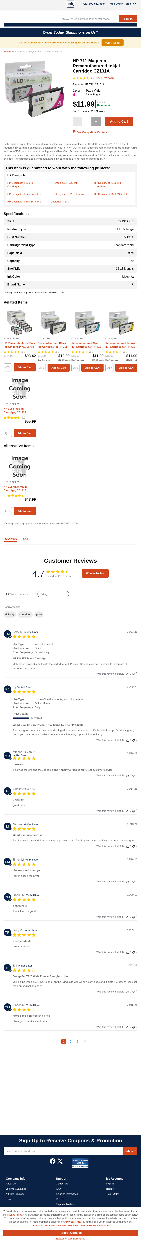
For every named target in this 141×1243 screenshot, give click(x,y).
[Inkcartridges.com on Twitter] (60, 1162)
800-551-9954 (97, 3)
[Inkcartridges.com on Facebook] (52, 1162)
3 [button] (77, 1041)
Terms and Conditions (43, 1225)
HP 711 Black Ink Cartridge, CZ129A (15, 410)
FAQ (58, 1188)
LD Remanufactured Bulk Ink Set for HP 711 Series (19, 345)
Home (7, 51)
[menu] (70, 25)
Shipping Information (67, 1194)
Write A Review (95, 573)
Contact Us (62, 1183)
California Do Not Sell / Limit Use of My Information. (82, 1225)
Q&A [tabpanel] (24, 539)
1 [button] (64, 1041)
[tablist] (70, 541)
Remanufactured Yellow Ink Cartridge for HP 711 (120, 345)
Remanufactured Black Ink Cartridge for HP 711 (52, 345)
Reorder (110, 1188)
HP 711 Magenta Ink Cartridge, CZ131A (16, 488)
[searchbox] (19, 594)
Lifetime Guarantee (16, 1188)
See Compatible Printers (92, 132)
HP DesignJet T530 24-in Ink (110, 194)
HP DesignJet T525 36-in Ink (67, 194)
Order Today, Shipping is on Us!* (70, 32)
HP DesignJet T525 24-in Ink (24, 194)
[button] (127, 673)
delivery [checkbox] (9, 614)
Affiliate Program (15, 1194)
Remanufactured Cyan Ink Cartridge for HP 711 (86, 345)
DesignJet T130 (60, 201)
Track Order (115, 3)
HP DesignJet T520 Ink (64, 182)
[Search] (66, 19)
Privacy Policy (14, 1215)
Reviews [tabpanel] (10, 539)
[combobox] (99, 18)
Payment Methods (65, 1204)
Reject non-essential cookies (70, 1238)
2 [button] (70, 1041)
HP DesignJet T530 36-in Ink (24, 201)
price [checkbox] (39, 614)
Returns (60, 1199)
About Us (11, 1183)
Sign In (110, 1183)
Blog (8, 1199)
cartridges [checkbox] (25, 614)
